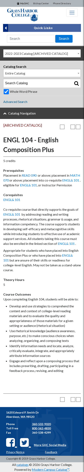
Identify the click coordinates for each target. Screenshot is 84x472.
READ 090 (29, 175)
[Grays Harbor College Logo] (22, 15)
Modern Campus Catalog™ (50, 469)
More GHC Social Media (50, 445)
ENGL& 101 (70, 180)
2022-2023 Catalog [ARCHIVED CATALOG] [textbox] (36, 53)
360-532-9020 (41, 424)
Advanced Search (15, 102)
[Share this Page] (67, 127)
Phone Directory (62, 3)
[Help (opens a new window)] (78, 127)
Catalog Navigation (22, 113)
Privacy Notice (15, 452)
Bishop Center (41, 3)
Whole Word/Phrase (23, 91)
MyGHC (24, 3)
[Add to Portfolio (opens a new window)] (62, 127)
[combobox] (42, 53)
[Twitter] (25, 442)
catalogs (23, 465)
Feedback (51, 452)
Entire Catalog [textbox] (15, 73)
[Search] (76, 83)
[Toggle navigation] (72, 13)
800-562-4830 (41, 428)
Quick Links (43, 28)
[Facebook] (11, 442)
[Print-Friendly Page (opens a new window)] (73, 127)
